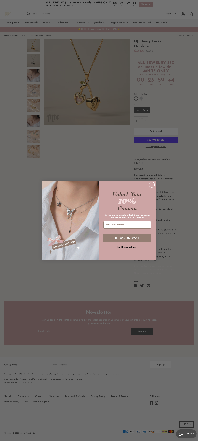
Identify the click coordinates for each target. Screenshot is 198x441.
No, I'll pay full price (127, 247)
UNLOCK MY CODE (127, 238)
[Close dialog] (151, 184)
